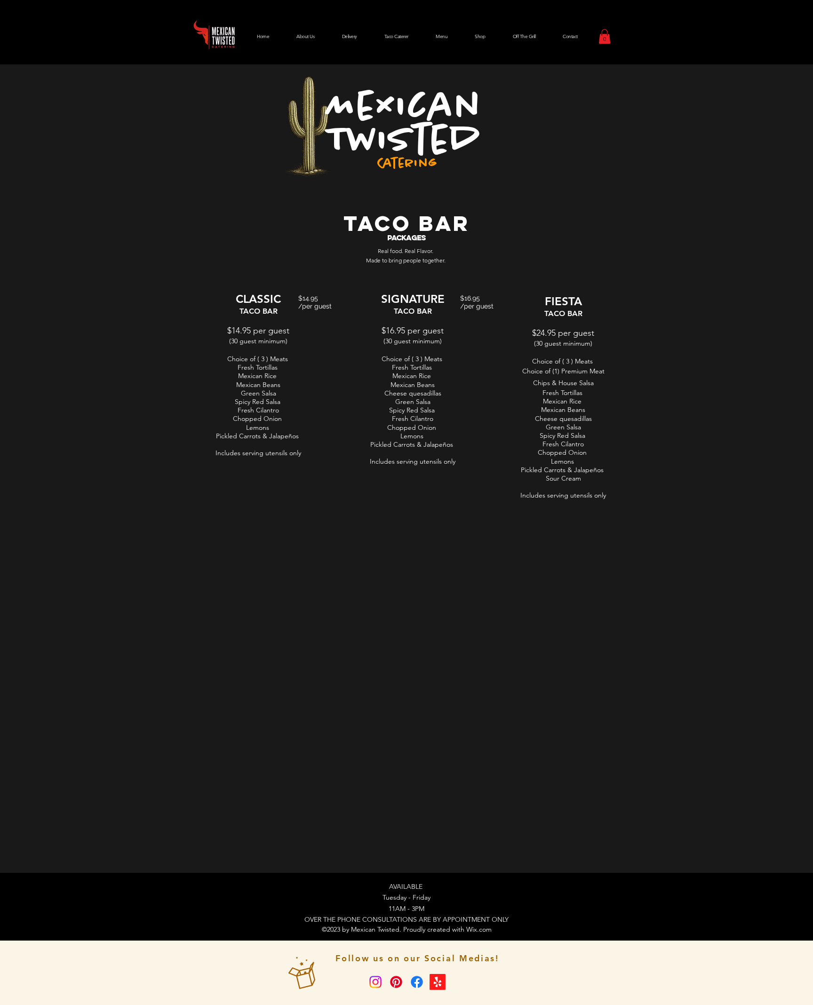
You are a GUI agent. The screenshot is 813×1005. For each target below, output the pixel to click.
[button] (604, 36)
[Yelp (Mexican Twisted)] (438, 982)
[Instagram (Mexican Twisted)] (375, 982)
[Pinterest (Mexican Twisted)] (396, 982)
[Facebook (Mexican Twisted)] (417, 982)
